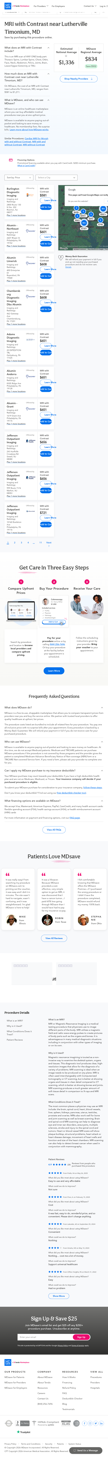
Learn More (48, 200)
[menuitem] (41, 6)
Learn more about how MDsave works (29, 129)
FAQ (64, 1393)
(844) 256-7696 (57, 644)
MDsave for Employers (15, 1388)
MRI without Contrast (34, 144)
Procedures (96, 1377)
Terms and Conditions (30, 1444)
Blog (64, 1404)
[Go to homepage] (16, 1362)
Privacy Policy (63, 1345)
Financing (67, 1382)
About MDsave (45, 1377)
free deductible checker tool (71, 793)
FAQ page (75, 817)
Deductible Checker (72, 1398)
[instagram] (90, 1423)
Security (48, 1444)
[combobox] (55, 177)
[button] (27, 49)
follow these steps (92, 787)
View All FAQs (54, 829)
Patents (60, 1444)
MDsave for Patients (14, 1377)
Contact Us (43, 1398)
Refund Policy (69, 1388)
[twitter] (95, 1423)
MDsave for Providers (15, 1382)
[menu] (54, 6)
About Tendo (44, 1382)
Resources (43, 1388)
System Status (74, 1444)
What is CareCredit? (26, 165)
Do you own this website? (78, 201)
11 (40, 542)
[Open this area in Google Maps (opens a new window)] (63, 248)
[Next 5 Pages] (34, 543)
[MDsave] (16, 6)
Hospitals (95, 1388)
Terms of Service (78, 1345)
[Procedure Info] (66, 56)
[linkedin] (101, 1423)
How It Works (69, 1377)
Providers (95, 1382)
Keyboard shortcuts (80, 249)
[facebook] (84, 1423)
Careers (41, 1393)
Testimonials (68, 1409)
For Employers (58, 6)
